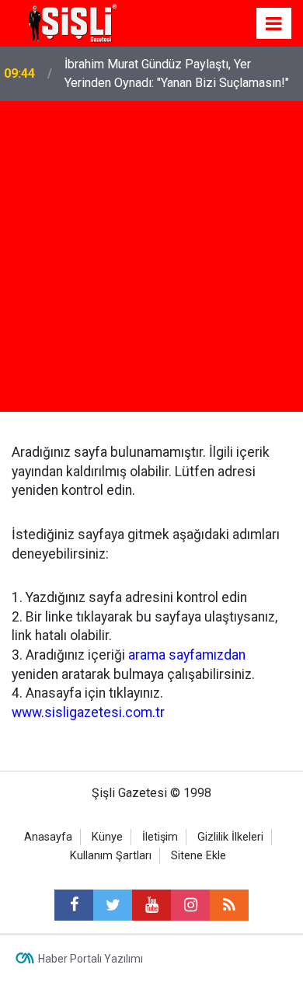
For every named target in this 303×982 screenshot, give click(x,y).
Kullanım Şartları (111, 855)
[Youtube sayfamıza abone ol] (151, 905)
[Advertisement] (151, 260)
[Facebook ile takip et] (73, 905)
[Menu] (274, 24)
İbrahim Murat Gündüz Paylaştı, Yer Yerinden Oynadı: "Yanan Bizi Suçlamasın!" (176, 73)
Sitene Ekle (198, 855)
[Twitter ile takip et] (112, 905)
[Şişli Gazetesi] (70, 22)
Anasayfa (48, 837)
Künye (107, 837)
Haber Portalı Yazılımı (90, 958)
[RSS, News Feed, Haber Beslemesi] (229, 905)
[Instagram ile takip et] (190, 905)
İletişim (160, 837)
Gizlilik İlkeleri (230, 837)
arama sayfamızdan (187, 655)
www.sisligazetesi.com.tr (88, 712)
